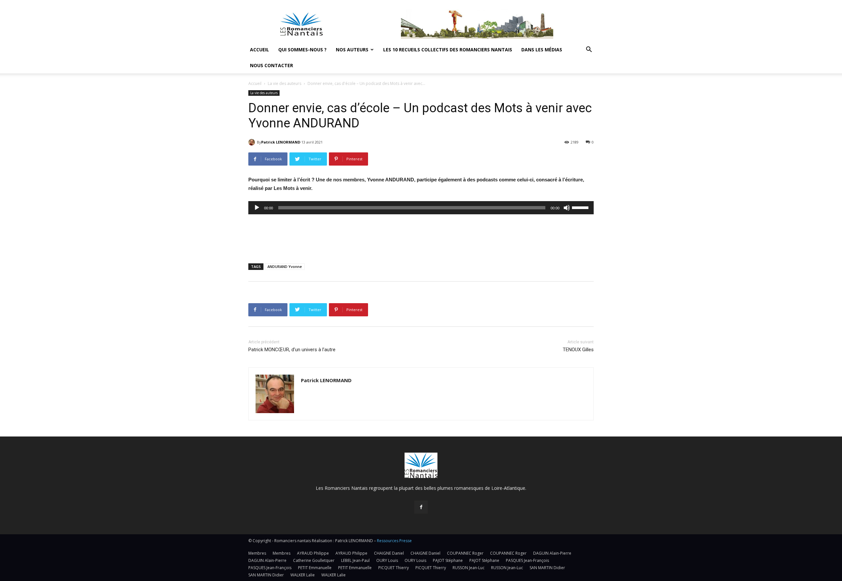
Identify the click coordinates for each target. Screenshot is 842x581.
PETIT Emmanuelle (315, 567)
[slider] (581, 207)
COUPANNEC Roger (465, 553)
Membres (257, 553)
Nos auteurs (352, 49)
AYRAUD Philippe (313, 553)
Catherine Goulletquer (313, 560)
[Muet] (566, 207)
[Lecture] (257, 207)
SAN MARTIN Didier (547, 567)
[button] (589, 50)
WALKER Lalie (302, 575)
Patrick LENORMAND (280, 142)
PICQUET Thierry (393, 567)
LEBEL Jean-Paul (355, 560)
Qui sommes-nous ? (302, 49)
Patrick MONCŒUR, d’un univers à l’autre (291, 350)
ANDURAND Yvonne (284, 266)
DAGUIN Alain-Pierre (552, 553)
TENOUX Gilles (578, 350)
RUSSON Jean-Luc (468, 567)
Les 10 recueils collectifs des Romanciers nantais (447, 49)
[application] (421, 207)
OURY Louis (387, 560)
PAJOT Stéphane (448, 560)
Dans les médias (541, 49)
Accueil (259, 49)
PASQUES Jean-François (527, 560)
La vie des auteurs (284, 83)
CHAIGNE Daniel (389, 553)
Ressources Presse (394, 540)
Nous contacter (271, 65)
